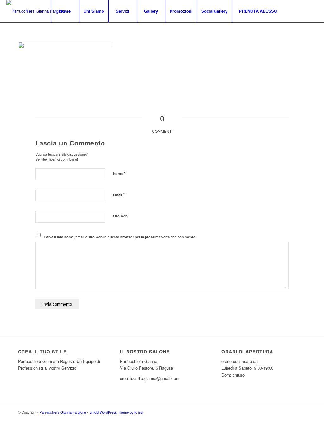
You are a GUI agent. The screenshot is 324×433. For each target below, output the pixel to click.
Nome (119, 173)
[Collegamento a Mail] (313, 11)
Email (119, 194)
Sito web (120, 215)
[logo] (36, 11)
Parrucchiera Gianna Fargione (63, 412)
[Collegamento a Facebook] (294, 11)
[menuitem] (65, 11)
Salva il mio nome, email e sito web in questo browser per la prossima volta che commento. (120, 237)
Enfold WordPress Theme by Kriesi (116, 412)
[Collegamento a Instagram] (303, 11)
